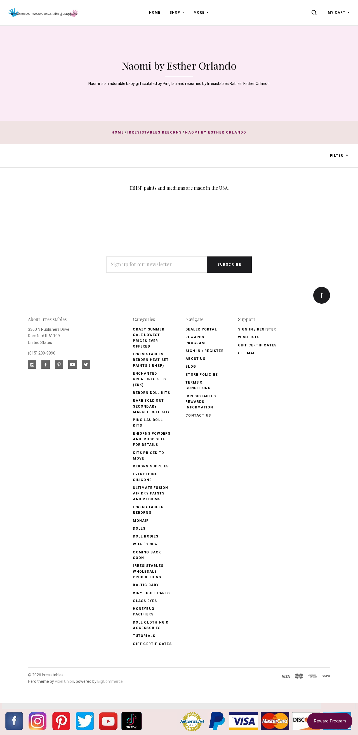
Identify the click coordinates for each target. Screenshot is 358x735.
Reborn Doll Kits (151, 393)
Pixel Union (64, 681)
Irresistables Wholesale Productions (148, 571)
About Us (195, 359)
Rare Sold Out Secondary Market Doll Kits (152, 406)
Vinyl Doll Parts (151, 593)
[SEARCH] (315, 13)
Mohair (141, 521)
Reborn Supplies (151, 466)
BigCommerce (110, 681)
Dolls (139, 529)
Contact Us (198, 415)
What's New (145, 544)
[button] (347, 155)
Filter (337, 156)
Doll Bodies (145, 536)
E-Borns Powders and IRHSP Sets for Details (151, 439)
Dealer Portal (201, 329)
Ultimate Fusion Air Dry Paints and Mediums (150, 493)
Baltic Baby (146, 585)
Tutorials (144, 636)
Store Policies (201, 375)
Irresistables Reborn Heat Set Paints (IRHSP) (151, 360)
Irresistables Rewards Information (200, 402)
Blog (190, 366)
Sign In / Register (204, 351)
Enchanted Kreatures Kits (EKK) (149, 379)
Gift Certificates (152, 644)
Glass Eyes (145, 601)
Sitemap (247, 353)
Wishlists (249, 337)
